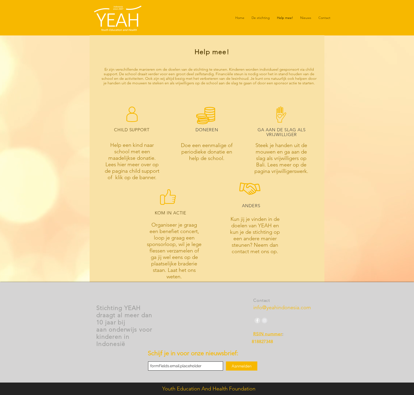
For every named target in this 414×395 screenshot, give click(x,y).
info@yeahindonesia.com (282, 307)
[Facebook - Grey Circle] (257, 320)
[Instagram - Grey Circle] (264, 320)
